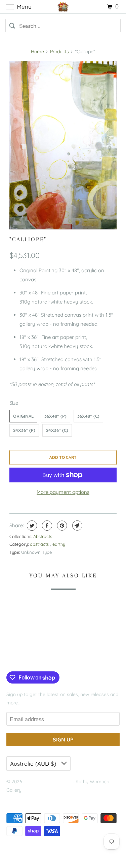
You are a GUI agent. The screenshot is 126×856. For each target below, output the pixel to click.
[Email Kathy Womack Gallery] (51, 657)
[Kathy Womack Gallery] (63, 6)
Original (23, 416)
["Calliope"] (62, 145)
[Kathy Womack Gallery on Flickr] (41, 657)
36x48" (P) (55, 416)
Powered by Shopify (27, 798)
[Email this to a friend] (76, 525)
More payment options (63, 492)
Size (13, 403)
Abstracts (42, 536)
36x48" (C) (88, 416)
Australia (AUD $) (34, 763)
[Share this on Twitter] (31, 525)
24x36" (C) (57, 430)
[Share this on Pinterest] (61, 525)
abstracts (40, 544)
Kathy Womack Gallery (48, 782)
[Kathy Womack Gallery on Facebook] (14, 657)
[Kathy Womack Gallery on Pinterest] (31, 657)
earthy (58, 544)
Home (37, 52)
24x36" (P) (24, 430)
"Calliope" (28, 239)
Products (59, 52)
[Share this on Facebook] (46, 525)
